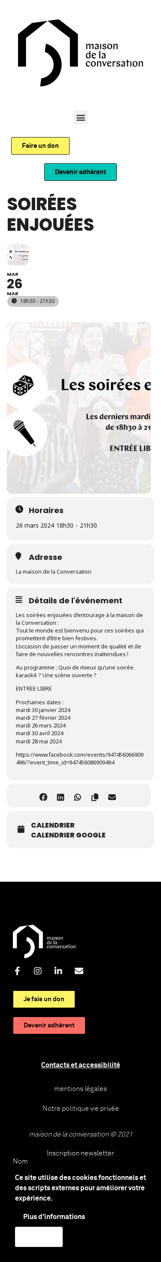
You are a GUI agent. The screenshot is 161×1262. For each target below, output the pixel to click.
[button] (80, 117)
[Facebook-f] (17, 971)
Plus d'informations (54, 1216)
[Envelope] (79, 971)
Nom (20, 1161)
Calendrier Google (68, 835)
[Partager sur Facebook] (43, 795)
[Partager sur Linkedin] (60, 795)
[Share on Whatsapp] (77, 795)
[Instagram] (37, 971)
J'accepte (39, 1236)
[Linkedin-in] (58, 971)
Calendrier (53, 825)
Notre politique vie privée (81, 1108)
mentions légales (80, 1088)
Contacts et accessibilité (80, 1065)
